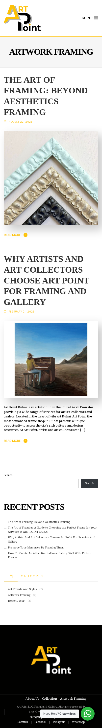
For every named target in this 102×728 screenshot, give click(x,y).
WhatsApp (78, 722)
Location (23, 722)
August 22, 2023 (21, 121)
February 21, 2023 (22, 311)
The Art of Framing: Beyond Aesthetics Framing (39, 522)
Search (8, 475)
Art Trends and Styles (22, 589)
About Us (32, 698)
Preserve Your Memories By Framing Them (36, 547)
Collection (49, 698)
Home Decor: (16, 600)
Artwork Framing (19, 595)
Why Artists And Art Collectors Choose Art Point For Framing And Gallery (46, 280)
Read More (12, 235)
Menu (88, 18)
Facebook (40, 722)
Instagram (59, 722)
